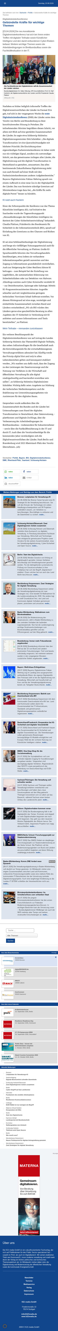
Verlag (29, 1288)
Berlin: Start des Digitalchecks (30, 555)
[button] (29, 78)
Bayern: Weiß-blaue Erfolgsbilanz (31, 667)
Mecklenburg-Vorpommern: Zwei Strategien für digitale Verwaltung (35, 585)
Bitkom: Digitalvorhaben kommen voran (34, 808)
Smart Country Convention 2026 (26, 1055)
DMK (5, 460)
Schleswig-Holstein (38, 460)
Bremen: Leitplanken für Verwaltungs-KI (34, 497)
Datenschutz (29, 1291)
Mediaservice (29, 1284)
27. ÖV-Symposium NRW (24, 1032)
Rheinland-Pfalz (14, 460)
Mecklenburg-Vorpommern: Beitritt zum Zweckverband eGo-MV (33, 695)
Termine (29, 1281)
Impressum (29, 1294)
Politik (30, 13)
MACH (17, 980)
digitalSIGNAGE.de (22, 969)
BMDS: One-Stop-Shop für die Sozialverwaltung (29, 752)
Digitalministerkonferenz (40, 458)
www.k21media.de (29, 1316)
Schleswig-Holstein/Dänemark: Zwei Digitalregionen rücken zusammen (32, 524)
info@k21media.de (29, 1314)
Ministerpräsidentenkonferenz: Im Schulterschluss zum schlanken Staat (33, 893)
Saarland (25, 460)
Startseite (22, 13)
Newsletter (29, 1278)
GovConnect (19, 992)
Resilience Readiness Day (24, 1021)
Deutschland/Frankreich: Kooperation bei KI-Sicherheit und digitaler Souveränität (35, 723)
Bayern (22, 458)
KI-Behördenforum (21, 1009)
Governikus (19, 958)
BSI (27, 458)
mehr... (42, 515)
